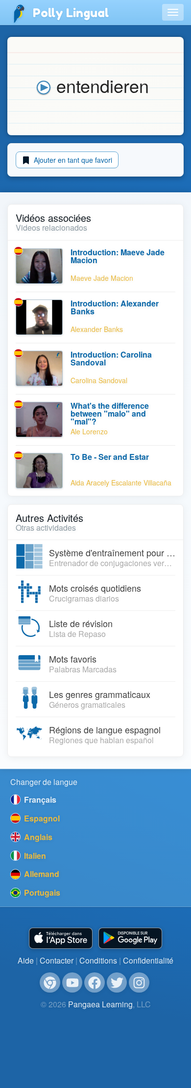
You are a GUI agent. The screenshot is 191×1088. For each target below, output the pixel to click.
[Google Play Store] (130, 938)
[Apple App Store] (61, 938)
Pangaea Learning (100, 1004)
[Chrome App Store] (50, 982)
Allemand (40, 873)
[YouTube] (72, 982)
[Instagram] (139, 982)
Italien (34, 855)
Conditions (98, 960)
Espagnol (41, 818)
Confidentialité (148, 960)
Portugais (41, 892)
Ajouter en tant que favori (72, 160)
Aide (26, 960)
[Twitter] (117, 982)
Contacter (56, 960)
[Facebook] (94, 982)
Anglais (37, 837)
